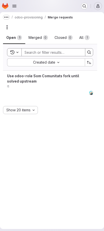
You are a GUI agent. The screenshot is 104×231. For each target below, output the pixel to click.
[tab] (14, 37)
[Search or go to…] (84, 6)
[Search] (89, 52)
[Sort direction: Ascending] (89, 62)
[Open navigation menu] (14, 6)
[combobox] (46, 62)
